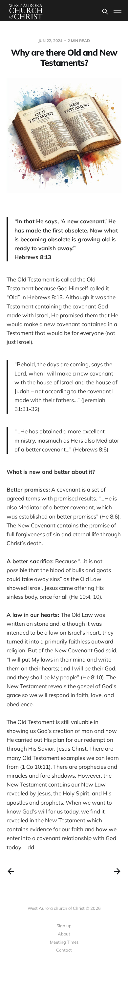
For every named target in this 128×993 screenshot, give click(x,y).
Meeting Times (64, 942)
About (64, 933)
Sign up (64, 925)
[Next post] (117, 871)
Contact (64, 950)
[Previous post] (11, 871)
